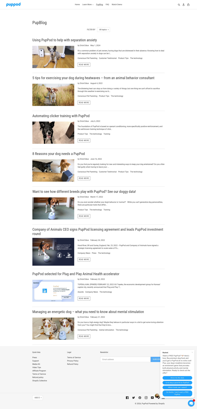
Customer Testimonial (108, 58)
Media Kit (36, 364)
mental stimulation (106, 330)
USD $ (37, 398)
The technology (136, 58)
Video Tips (36, 367)
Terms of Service (39, 374)
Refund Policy (72, 364)
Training (107, 134)
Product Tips (123, 58)
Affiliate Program (39, 371)
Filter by (91, 30)
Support (35, 361)
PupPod (145, 404)
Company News (84, 253)
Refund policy (37, 377)
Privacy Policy (72, 361)
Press (94, 253)
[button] (191, 403)
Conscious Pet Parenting (87, 58)
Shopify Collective (39, 381)
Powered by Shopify (157, 404)
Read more (84, 65)
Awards (81, 292)
